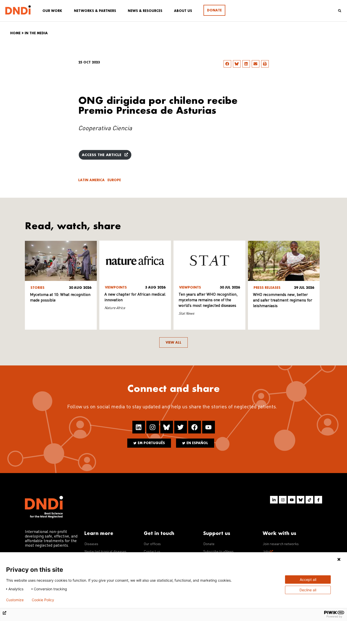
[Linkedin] (138, 427)
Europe (114, 180)
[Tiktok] (309, 499)
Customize (15, 600)
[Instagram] (152, 427)
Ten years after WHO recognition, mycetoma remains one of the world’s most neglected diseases (208, 300)
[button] (227, 64)
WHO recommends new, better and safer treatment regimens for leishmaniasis (282, 300)
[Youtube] (208, 427)
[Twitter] (180, 427)
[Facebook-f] (318, 499)
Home (15, 33)
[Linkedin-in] (274, 499)
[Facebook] (194, 427)
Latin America (91, 180)
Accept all (308, 579)
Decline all (307, 590)
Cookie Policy (43, 600)
